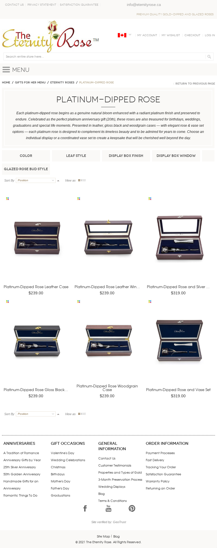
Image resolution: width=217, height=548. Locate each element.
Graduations (60, 495)
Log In (210, 35)
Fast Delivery (155, 460)
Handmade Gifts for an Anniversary (20, 484)
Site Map (103, 536)
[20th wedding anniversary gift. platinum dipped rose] (37, 245)
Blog (101, 493)
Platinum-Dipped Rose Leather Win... (107, 286)
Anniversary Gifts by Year (22, 460)
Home (6, 82)
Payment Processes (160, 452)
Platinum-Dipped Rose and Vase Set (178, 389)
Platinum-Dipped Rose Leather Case (36, 286)
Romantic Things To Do (20, 495)
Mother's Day (60, 481)
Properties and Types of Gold (120, 472)
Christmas (58, 467)
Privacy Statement (41, 4)
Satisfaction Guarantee (79, 4)
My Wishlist (171, 35)
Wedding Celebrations (68, 460)
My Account (147, 35)
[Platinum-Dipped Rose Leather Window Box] (108, 245)
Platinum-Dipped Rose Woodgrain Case (107, 387)
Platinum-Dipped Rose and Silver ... (178, 286)
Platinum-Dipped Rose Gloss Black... (36, 389)
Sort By (9, 180)
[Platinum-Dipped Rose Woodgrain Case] (108, 348)
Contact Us (14, 4)
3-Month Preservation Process (120, 479)
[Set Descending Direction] (58, 180)
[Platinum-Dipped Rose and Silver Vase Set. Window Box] (179, 245)
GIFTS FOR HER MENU (30, 82)
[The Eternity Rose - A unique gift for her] (50, 36)
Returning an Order (160, 488)
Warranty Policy (158, 481)
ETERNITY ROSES (62, 82)
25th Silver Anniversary (19, 467)
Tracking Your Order (161, 467)
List (84, 180)
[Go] (208, 56)
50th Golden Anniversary (21, 474)
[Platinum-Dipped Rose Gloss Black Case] (37, 348)
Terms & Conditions (112, 500)
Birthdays (57, 474)
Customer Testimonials (114, 465)
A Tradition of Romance (21, 452)
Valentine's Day (62, 452)
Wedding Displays (111, 486)
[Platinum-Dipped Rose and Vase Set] (179, 348)
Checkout (192, 35)
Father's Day (60, 488)
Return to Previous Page (195, 83)
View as (70, 180)
